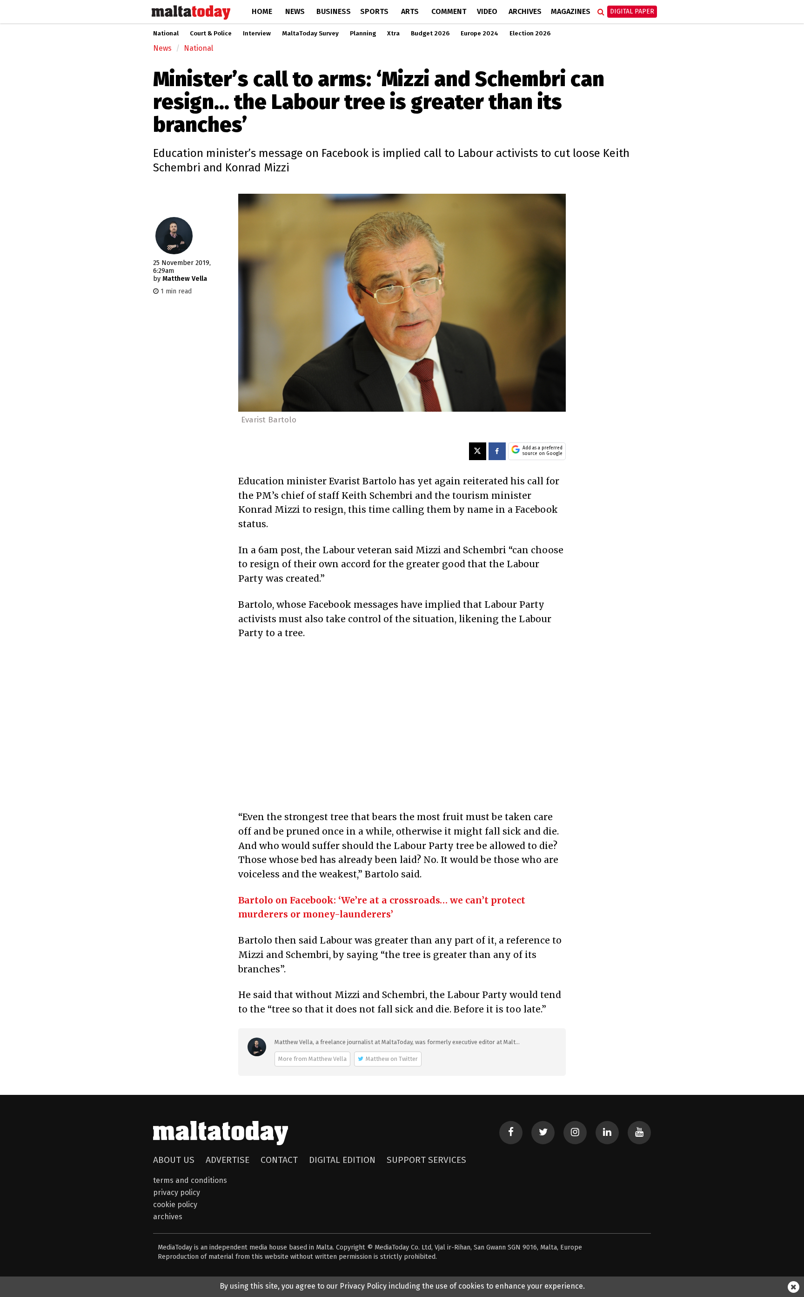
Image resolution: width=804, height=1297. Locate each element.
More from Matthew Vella (312, 1058)
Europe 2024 (479, 33)
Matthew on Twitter (392, 1058)
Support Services (426, 1159)
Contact (279, 1159)
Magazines (570, 11)
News (295, 11)
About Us (173, 1159)
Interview (257, 33)
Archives (525, 11)
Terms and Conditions (190, 1180)
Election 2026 (529, 33)
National (166, 33)
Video (487, 11)
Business (333, 11)
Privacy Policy (176, 1192)
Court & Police (211, 33)
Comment (448, 11)
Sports (374, 11)
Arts (410, 11)
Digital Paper (632, 11)
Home (262, 11)
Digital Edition (342, 1159)
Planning (363, 33)
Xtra (393, 33)
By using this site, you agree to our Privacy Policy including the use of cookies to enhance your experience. (402, 1286)
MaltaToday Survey (310, 33)
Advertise (227, 1159)
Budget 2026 (430, 33)
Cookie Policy (175, 1204)
